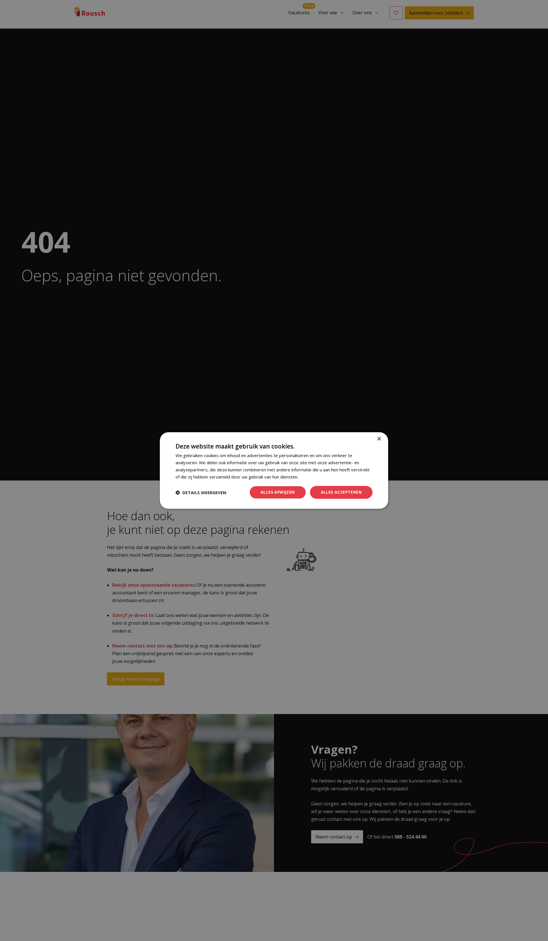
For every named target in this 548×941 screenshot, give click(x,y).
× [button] (379, 439)
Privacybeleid (312, 477)
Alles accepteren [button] (341, 492)
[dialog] (274, 470)
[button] (201, 492)
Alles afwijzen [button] (278, 492)
